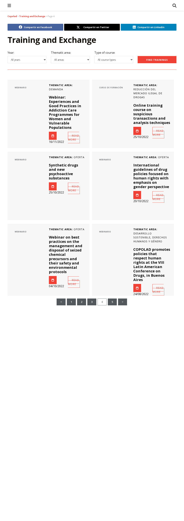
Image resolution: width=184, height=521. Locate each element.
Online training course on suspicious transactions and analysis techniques (151, 114)
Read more (73, 137)
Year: (11, 52)
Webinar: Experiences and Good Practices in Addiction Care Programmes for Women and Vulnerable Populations (65, 112)
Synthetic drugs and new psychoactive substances (63, 172)
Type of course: (104, 52)
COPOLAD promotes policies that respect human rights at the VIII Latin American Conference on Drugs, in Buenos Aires (151, 264)
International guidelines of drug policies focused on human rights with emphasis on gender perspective (151, 176)
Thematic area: (61, 52)
